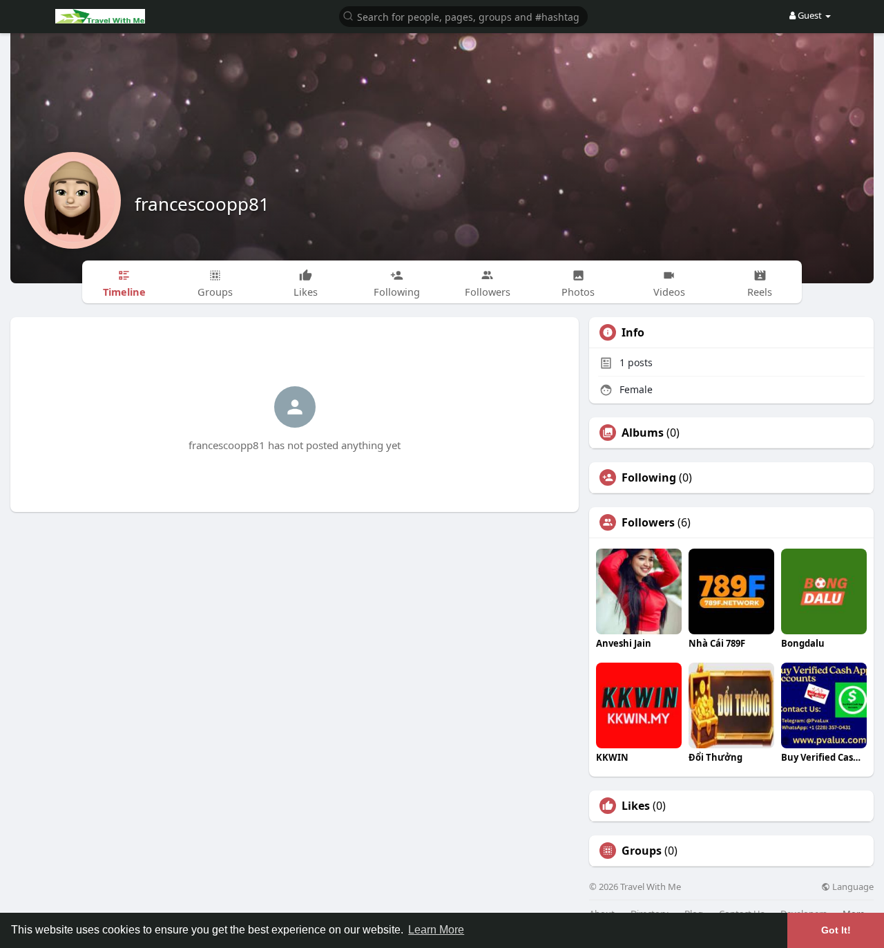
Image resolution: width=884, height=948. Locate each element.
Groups (642, 850)
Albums (643, 432)
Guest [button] (810, 15)
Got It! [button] (836, 930)
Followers (648, 522)
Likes (636, 805)
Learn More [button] (436, 930)
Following (649, 477)
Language (852, 886)
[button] (463, 15)
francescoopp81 (202, 203)
